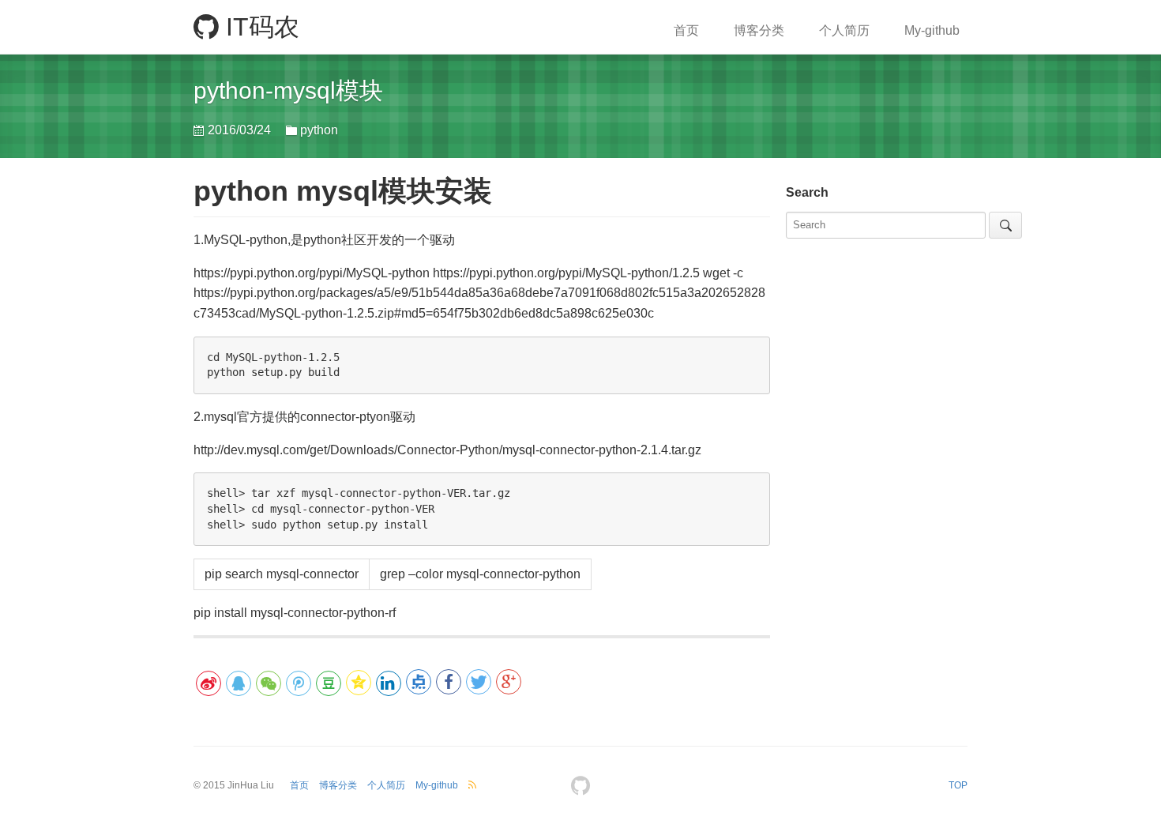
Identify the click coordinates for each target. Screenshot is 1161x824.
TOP (958, 785)
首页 (686, 30)
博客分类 (759, 30)
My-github (932, 30)
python (319, 130)
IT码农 (259, 27)
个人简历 (844, 30)
